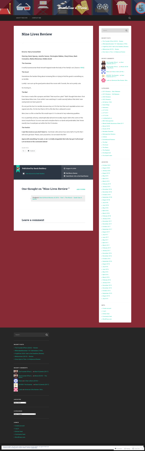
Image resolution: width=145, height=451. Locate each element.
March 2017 (106, 245)
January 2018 (106, 218)
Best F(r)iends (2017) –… (115, 63)
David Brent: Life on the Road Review (77, 176)
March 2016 (106, 277)
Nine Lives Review (37, 34)
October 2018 (106, 194)
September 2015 (107, 293)
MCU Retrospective (108, 121)
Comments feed (107, 316)
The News (105, 147)
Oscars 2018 (106, 129)
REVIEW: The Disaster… (112, 75)
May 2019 (105, 176)
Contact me (36, 18)
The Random (106, 150)
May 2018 (105, 208)
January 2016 (106, 282)
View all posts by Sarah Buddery (35, 173)
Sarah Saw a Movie (72, 7)
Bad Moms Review (71, 173)
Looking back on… (108, 118)
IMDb (82, 68)
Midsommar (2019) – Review (111, 49)
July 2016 (105, 266)
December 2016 (107, 253)
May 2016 (105, 272)
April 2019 (105, 178)
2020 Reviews (107, 97)
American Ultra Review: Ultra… (120, 80)
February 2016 (107, 280)
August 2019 (106, 173)
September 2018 (107, 197)
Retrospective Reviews (109, 134)
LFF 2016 (105, 110)
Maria (107, 71)
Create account (107, 308)
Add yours (81, 189)
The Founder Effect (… (112, 62)
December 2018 (107, 189)
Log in (104, 311)
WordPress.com (107, 319)
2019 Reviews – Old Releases (111, 94)
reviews (105, 137)
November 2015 (107, 288)
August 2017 (106, 232)
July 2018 (105, 202)
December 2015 (107, 285)
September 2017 (107, 229)
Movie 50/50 (106, 126)
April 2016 (105, 274)
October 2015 (106, 290)
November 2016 (107, 256)
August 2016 (106, 264)
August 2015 (106, 296)
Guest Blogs (106, 105)
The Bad (105, 142)
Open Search (129, 18)
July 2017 (105, 234)
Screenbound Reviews (109, 139)
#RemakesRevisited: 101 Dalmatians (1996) (115, 44)
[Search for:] (115, 30)
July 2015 (105, 298)
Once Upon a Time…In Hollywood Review (114, 52)
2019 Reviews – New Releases (111, 91)
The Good (105, 145)
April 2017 (105, 242)
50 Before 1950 (107, 102)
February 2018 (107, 216)
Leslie (108, 80)
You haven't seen (107, 155)
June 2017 (106, 237)
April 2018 (105, 210)
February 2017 (107, 248)
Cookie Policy (34, 447)
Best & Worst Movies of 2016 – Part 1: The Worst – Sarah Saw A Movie (57, 198)
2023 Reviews (107, 99)
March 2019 (106, 181)
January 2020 (106, 170)
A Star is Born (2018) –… (118, 71)
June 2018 (106, 205)
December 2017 (107, 221)
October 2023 (106, 165)
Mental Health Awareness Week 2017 (113, 123)
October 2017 (106, 226)
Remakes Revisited (108, 131)
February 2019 (107, 184)
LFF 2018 (105, 115)
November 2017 (107, 224)
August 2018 (106, 200)
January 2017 (106, 250)
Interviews (105, 107)
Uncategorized (107, 153)
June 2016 (106, 269)
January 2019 (106, 186)
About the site (21, 18)
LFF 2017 (105, 113)
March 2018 (106, 213)
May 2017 (105, 240)
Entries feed (106, 313)
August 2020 (106, 168)
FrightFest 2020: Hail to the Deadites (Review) (115, 46)
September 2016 (107, 261)
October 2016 (106, 258)
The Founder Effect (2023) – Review (113, 41)
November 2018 (107, 192)
